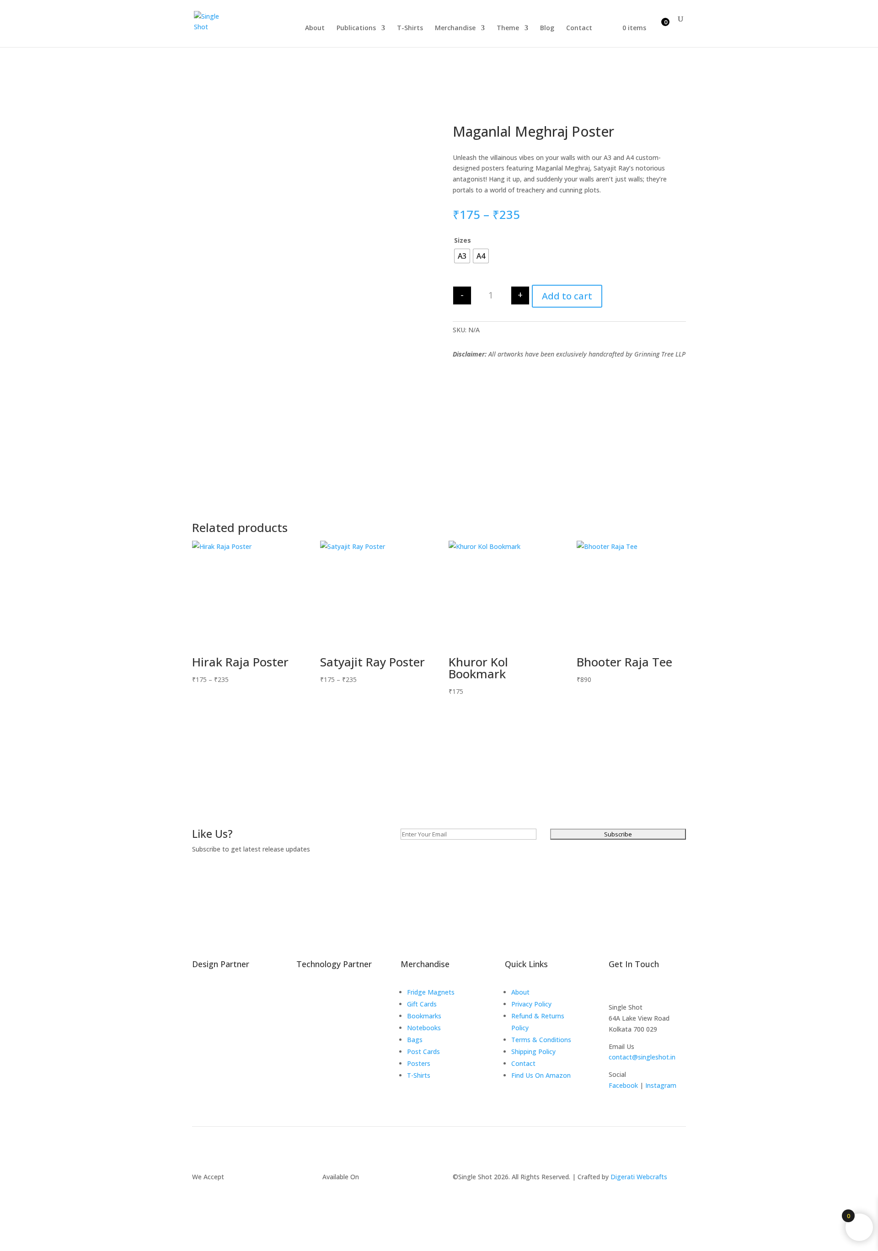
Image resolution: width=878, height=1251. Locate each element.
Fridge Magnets (431, 992)
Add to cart (567, 296)
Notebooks (424, 1027)
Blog (547, 28)
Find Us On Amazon (541, 1075)
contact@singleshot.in (642, 1057)
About (315, 28)
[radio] (462, 256)
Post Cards (423, 1051)
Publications (356, 28)
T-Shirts (410, 28)
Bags (415, 1039)
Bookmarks (424, 1015)
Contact (579, 28)
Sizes (462, 240)
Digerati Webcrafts (638, 1176)
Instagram (660, 1085)
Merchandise (455, 28)
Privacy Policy (531, 1004)
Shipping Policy (533, 1051)
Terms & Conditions (541, 1039)
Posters (418, 1063)
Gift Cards (422, 1004)
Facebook (623, 1085)
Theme (508, 28)
